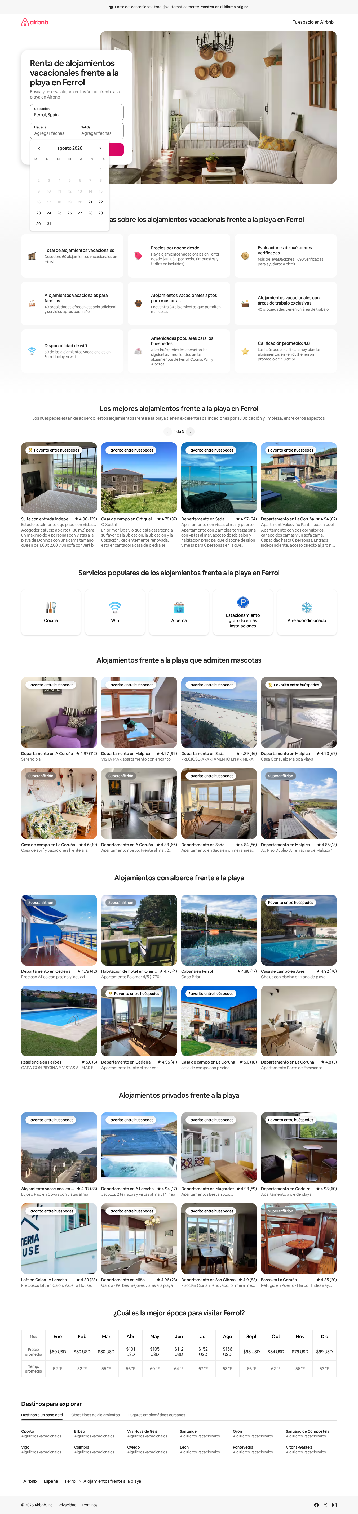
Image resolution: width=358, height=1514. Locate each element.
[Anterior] (167, 431)
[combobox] (77, 114)
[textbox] (53, 133)
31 (49, 223)
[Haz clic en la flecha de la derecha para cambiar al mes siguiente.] (100, 148)
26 (70, 213)
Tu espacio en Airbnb (313, 22)
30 (38, 223)
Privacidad (68, 1505)
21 (90, 202)
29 (101, 213)
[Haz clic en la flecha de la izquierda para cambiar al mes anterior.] (39, 148)
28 (90, 213)
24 (49, 213)
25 (59, 213)
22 (101, 202)
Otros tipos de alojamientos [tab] (95, 1415)
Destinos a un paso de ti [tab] (42, 1415)
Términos (90, 1505)
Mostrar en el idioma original (225, 7)
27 (80, 213)
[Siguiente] (190, 431)
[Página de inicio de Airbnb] (34, 22)
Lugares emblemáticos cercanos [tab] (156, 1415)
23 (39, 213)
